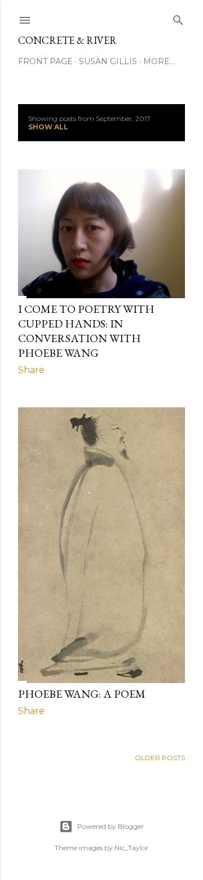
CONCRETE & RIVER (67, 40)
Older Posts (160, 757)
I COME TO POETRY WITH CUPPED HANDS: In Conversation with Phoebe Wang (86, 331)
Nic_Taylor (131, 847)
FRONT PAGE (45, 61)
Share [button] (31, 370)
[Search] (178, 18)
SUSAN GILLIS (108, 61)
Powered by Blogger (110, 826)
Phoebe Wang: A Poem (81, 693)
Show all (48, 127)
